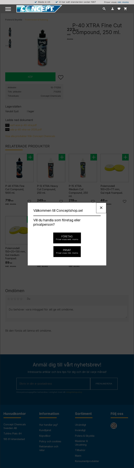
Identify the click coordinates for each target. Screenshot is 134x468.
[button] (8, 9)
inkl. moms (123, 2)
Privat (67, 251)
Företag (67, 238)
